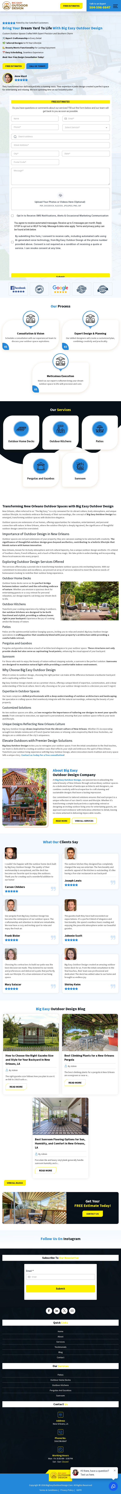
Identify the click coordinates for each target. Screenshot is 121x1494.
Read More (61, 820)
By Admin (13, 1070)
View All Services (84, 820)
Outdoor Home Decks (21, 441)
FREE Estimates (71, 5)
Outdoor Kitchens (60, 441)
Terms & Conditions (48, 1490)
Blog (60, 1352)
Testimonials (60, 1347)
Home (60, 1331)
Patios (100, 441)
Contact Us (92, 1213)
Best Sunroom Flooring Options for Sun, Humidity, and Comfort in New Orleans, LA (60, 1143)
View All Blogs (15, 1182)
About (60, 1336)
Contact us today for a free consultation (42, 755)
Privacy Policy (67, 1490)
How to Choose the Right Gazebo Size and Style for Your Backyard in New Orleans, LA (29, 1060)
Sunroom (80, 478)
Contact (60, 1357)
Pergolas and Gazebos (40, 478)
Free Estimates (13, 66)
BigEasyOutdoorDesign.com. (59, 1485)
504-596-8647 (99, 7)
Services (60, 1341)
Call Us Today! (37, 66)
